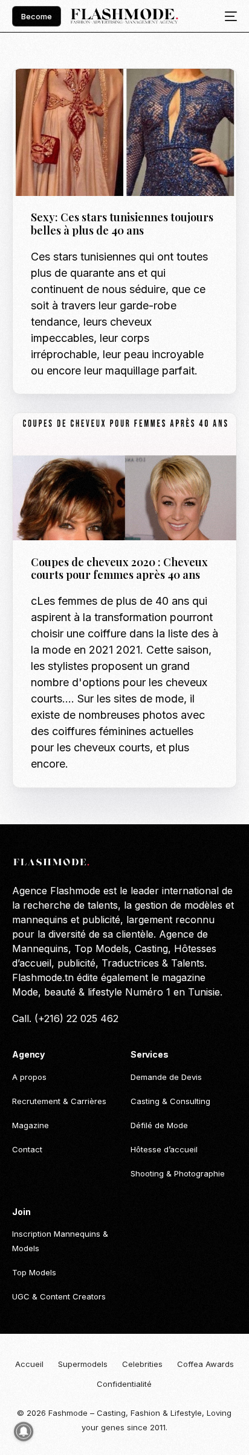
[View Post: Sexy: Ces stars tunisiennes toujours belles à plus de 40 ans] (124, 132)
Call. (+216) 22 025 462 (65, 1018)
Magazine (127, 94)
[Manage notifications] (23, 1431)
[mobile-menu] (227, 16)
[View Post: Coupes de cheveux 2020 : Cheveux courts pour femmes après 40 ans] (124, 476)
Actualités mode (69, 94)
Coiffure (85, 439)
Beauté (49, 439)
